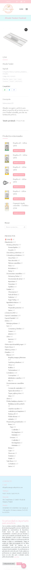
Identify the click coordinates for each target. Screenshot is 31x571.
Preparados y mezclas (14, 308)
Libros (8, 399)
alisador (10, 79)
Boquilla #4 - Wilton (19, 179)
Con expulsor (12, 376)
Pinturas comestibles (14, 263)
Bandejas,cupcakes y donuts (16, 404)
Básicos (11, 72)
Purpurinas (11, 284)
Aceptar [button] (19, 564)
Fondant (8, 289)
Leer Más (16, 557)
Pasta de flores (12, 295)
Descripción (7, 99)
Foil (7, 326)
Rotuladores (12, 268)
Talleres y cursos (10, 350)
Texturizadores (12, 370)
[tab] (15, 99)
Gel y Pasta (11, 258)
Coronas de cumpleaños (15, 388)
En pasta (10, 250)
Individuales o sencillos (14, 378)
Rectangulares (16, 432)
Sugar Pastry (12, 300)
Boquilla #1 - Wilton (19, 191)
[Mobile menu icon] (26, 9)
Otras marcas (12, 292)
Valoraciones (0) (8, 103)
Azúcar (10, 305)
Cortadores (10, 373)
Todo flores (9, 461)
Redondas (14, 435)
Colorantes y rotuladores (14, 255)
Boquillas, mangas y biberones (17, 358)
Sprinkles (11, 287)
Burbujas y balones (11, 324)
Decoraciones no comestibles (15, 383)
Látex (8, 337)
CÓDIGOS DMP (10, 313)
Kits (9, 381)
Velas (9, 396)
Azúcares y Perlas (13, 276)
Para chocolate (12, 261)
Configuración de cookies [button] (8, 564)
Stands (10, 459)
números (10, 334)
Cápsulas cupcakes (13, 409)
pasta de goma (18, 81)
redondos (11, 419)
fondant (19, 79)
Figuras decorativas (14, 391)
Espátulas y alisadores (20, 72)
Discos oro (11, 453)
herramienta (5, 81)
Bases (10, 425)
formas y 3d (11, 414)
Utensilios (5, 74)
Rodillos (10, 368)
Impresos (11, 339)
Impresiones (11, 282)
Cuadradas (15, 430)
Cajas (10, 451)
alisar (15, 79)
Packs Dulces (9, 347)
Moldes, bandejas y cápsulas (14, 401)
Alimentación (8, 242)
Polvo (10, 266)
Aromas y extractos (12, 245)
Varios (10, 310)
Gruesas (12, 438)
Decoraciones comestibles (14, 274)
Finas (11, 427)
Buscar (24, 227)
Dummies (11, 456)
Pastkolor (11, 297)
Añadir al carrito (19, 150)
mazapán (12, 81)
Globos (7, 321)
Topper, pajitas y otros (14, 393)
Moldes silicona (12, 417)
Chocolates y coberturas (13, 253)
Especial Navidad (10, 318)
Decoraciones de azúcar (15, 279)
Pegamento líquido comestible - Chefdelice (20, 204)
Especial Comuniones (11, 316)
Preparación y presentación (14, 422)
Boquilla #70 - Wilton (20, 155)
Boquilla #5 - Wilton (19, 167)
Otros (10, 365)
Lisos (9, 342)
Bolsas (10, 448)
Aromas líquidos (13, 248)
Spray (10, 271)
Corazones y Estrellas (14, 329)
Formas (10, 331)
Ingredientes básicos (12, 303)
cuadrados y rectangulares (16, 411)
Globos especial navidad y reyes (14, 345)
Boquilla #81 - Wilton (20, 143)
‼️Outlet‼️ (8, 240)
